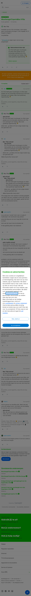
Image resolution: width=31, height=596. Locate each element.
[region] (15, 298)
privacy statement (21, 303)
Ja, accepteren (15, 325)
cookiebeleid (9, 303)
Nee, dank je (16, 319)
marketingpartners (12, 293)
